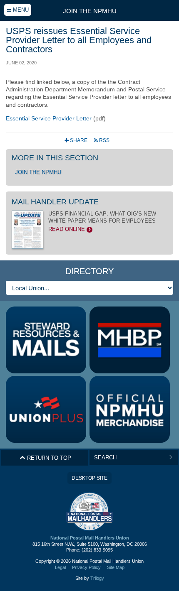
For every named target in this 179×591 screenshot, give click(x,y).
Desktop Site (89, 478)
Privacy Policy (86, 567)
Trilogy (97, 578)
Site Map (115, 567)
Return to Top (45, 457)
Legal (60, 567)
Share (77, 140)
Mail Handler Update (55, 202)
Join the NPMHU (90, 11)
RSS (101, 140)
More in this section (55, 158)
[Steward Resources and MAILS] (46, 340)
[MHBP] (130, 340)
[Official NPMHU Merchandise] (130, 409)
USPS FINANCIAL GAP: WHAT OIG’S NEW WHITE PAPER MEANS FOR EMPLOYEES (102, 221)
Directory (89, 271)
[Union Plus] (46, 409)
